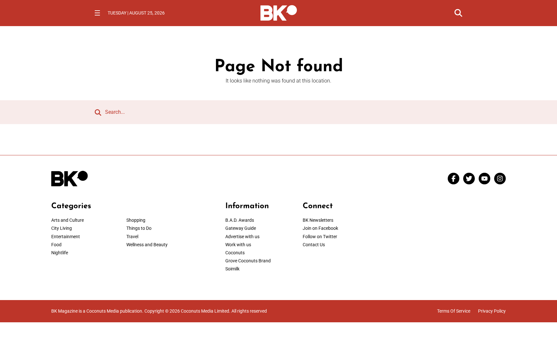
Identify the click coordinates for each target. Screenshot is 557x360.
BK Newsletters (318, 220)
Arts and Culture (67, 220)
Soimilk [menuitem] (232, 268)
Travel (132, 236)
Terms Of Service (453, 311)
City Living (61, 228)
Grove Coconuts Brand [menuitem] (248, 260)
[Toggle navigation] (97, 12)
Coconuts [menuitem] (235, 252)
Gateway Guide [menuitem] (240, 228)
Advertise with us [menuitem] (242, 236)
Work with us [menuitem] (238, 244)
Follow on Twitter (320, 236)
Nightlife (59, 252)
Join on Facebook (320, 228)
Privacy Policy (492, 311)
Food (56, 244)
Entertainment (65, 236)
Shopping (135, 220)
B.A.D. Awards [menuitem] (239, 220)
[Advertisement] (452, 242)
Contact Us (314, 244)
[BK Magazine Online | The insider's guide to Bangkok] (278, 12)
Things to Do (138, 228)
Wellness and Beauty (147, 244)
